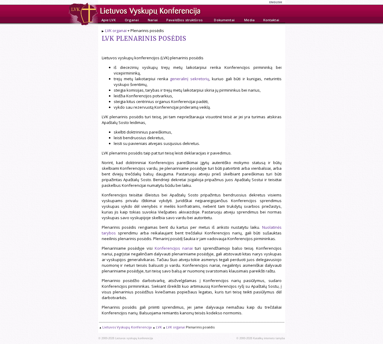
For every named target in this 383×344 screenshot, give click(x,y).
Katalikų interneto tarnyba (269, 338)
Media (249, 20)
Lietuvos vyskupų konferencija (134, 338)
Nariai (153, 20)
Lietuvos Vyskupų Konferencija (127, 327)
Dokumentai (224, 20)
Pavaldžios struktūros (184, 20)
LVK (159, 327)
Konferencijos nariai (174, 248)
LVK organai (116, 30)
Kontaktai (271, 20)
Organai (132, 20)
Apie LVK (108, 20)
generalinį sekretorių (189, 78)
